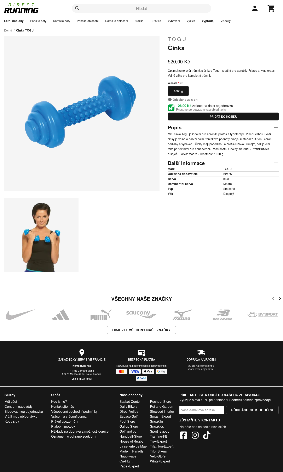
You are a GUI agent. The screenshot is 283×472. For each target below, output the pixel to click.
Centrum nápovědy (19, 406)
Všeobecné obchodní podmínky (74, 411)
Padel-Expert (129, 466)
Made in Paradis (132, 451)
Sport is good (159, 431)
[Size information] (181, 82)
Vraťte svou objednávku (201, 369)
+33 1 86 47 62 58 (82, 379)
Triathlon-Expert (161, 446)
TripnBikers (158, 451)
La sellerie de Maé (133, 446)
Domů (8, 30)
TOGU (177, 39)
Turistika (155, 21)
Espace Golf (129, 416)
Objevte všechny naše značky (141, 330)
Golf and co (128, 431)
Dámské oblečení (116, 21)
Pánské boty (38, 21)
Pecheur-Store (160, 401)
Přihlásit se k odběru (252, 410)
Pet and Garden (161, 406)
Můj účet (11, 401)
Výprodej (208, 21)
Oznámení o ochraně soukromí (73, 436)
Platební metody (63, 426)
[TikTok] (207, 435)
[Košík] (271, 8)
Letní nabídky (14, 21)
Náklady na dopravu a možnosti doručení (81, 431)
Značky (226, 21)
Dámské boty (61, 21)
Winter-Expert (160, 461)
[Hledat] (77, 8)
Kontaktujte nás (82, 365)
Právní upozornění (64, 421)
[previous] (273, 299)
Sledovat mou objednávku (24, 411)
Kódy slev (12, 421)
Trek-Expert (158, 441)
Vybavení (174, 21)
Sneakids (157, 426)
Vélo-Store (158, 456)
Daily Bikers (128, 406)
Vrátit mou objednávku (21, 416)
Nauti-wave (128, 456)
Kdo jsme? (59, 401)
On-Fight (126, 461)
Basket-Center (130, 401)
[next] (280, 299)
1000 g (178, 91)
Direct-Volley (129, 411)
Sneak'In (156, 421)
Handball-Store (131, 436)
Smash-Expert (160, 416)
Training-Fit (158, 436)
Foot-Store (127, 421)
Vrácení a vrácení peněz (69, 416)
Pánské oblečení (88, 21)
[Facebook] (183, 435)
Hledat (141, 8)
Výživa (191, 21)
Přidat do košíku (223, 116)
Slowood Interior (162, 411)
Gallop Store (129, 426)
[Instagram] (195, 435)
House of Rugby (131, 441)
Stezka (139, 21)
